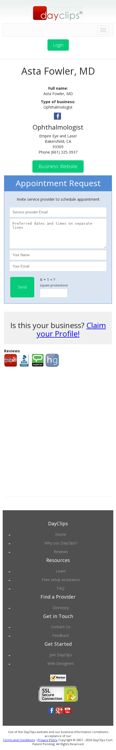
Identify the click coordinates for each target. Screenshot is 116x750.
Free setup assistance (61, 579)
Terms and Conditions (19, 740)
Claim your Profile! (71, 329)
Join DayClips (60, 654)
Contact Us (60, 626)
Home (60, 534)
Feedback (60, 635)
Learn (61, 571)
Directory (61, 607)
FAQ (60, 588)
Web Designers (60, 663)
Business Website (58, 166)
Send (22, 287)
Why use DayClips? (61, 543)
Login (58, 45)
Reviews (61, 551)
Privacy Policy (47, 740)
